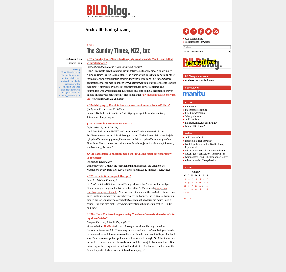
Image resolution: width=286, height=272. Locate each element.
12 (200, 182)
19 (200, 185)
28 (207, 189)
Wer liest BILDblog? (195, 126)
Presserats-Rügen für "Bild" (198, 140)
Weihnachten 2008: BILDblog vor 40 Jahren (206, 157)
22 (185, 189)
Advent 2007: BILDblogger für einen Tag (205, 153)
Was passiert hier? (194, 38)
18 (196, 185)
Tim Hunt (109, 226)
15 (185, 185)
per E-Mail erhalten (199, 80)
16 (189, 185)
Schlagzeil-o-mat (193, 116)
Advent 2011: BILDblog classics (200, 160)
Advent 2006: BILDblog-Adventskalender (205, 150)
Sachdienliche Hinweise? (197, 41)
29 (185, 192)
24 (192, 189)
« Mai (185, 198)
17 (192, 185)
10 (192, 182)
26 (200, 189)
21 (207, 185)
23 (189, 189)
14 (207, 182)
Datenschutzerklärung (196, 109)
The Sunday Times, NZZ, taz (118, 50)
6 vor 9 (90, 44)
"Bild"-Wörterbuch (194, 137)
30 (188, 192)
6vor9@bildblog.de (71, 95)
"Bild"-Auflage (192, 119)
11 (196, 182)
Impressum (190, 106)
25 (196, 189)
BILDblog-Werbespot (195, 113)
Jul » (189, 198)
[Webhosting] (194, 95)
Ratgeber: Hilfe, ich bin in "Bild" (201, 122)
